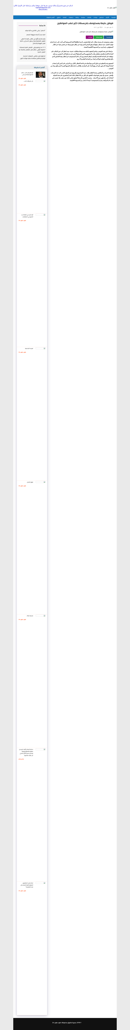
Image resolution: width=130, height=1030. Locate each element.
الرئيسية (113, 17)
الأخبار (107, 17)
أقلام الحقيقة (51, 17)
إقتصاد (89, 17)
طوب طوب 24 (108, 27)
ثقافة (64, 17)
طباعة (90, 37)
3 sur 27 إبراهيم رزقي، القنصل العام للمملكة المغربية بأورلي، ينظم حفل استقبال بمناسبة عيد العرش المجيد (32, 49)
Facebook (109, 37)
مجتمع (102, 17)
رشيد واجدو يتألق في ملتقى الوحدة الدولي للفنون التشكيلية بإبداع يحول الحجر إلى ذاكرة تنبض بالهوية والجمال (32, 41)
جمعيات (71, 17)
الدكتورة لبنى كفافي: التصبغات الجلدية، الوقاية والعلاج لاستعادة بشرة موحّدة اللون (32, 57)
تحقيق (59, 17)
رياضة (77, 17)
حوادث (95, 17)
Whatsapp (99, 37)
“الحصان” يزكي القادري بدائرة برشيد (35, 30)
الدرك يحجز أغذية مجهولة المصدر (35, 35)
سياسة (83, 17)
